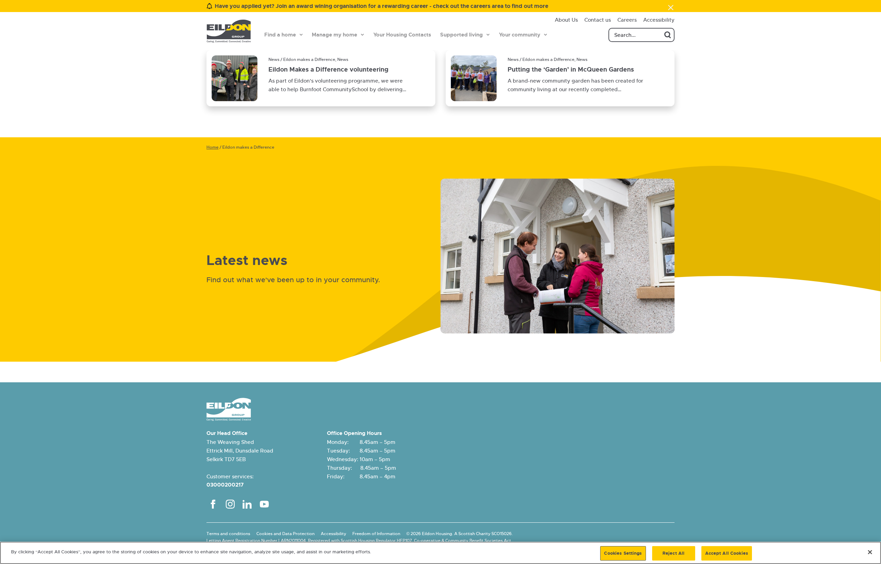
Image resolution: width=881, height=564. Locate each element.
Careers (627, 20)
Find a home (280, 34)
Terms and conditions (228, 533)
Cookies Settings (623, 553)
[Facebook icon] (213, 504)
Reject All (673, 553)
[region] (440, 553)
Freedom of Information (376, 533)
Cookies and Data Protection (285, 533)
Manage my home (334, 34)
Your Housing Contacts (402, 34)
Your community (519, 34)
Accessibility (659, 20)
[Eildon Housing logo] (228, 31)
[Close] (870, 552)
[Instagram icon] (230, 504)
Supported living (461, 34)
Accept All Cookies (726, 553)
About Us (566, 20)
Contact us (597, 20)
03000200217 (225, 484)
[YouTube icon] (264, 504)
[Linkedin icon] (247, 504)
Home (212, 147)
